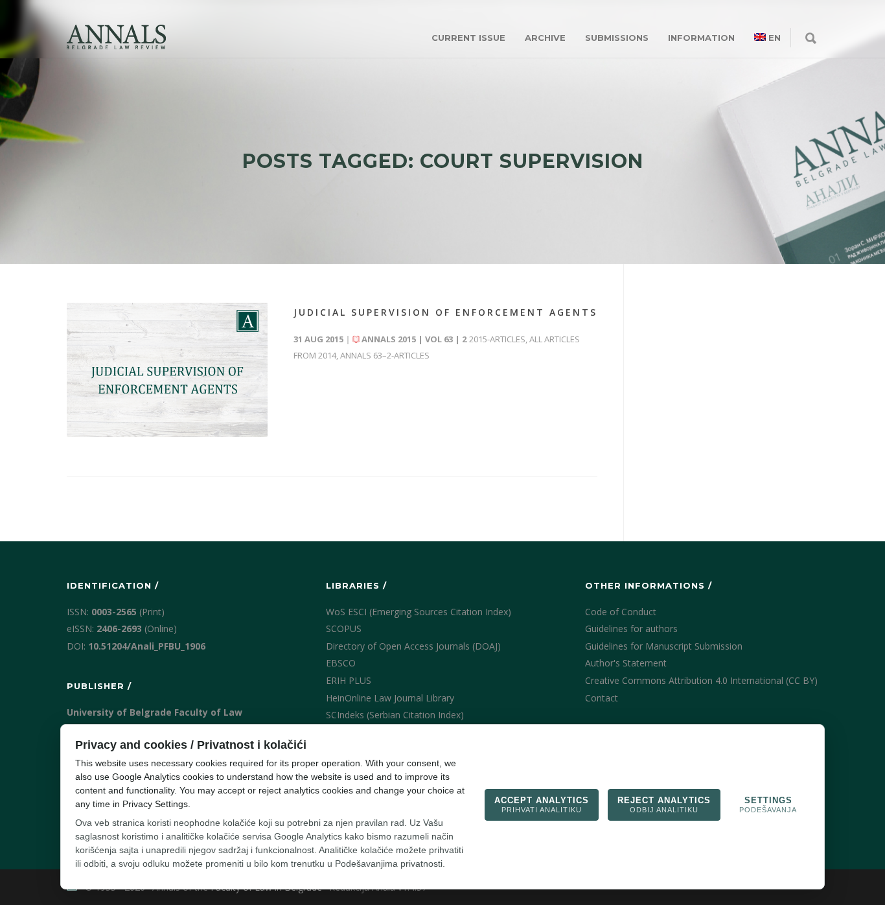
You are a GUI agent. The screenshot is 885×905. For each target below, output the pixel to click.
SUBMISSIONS (617, 37)
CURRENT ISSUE (468, 37)
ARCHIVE (545, 37)
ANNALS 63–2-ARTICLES (385, 355)
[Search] (810, 39)
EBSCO (341, 663)
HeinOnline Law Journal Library (390, 698)
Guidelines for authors (631, 628)
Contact (601, 698)
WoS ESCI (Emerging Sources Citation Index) (418, 611)
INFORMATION (701, 37)
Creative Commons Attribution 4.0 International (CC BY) (701, 680)
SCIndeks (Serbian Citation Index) (395, 715)
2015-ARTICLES (497, 339)
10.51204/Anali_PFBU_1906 (146, 646)
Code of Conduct (620, 611)
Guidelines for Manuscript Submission (663, 646)
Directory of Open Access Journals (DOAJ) (413, 646)
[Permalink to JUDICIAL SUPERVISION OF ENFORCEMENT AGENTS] (167, 370)
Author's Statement (626, 663)
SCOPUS (344, 628)
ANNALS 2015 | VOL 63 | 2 (414, 339)
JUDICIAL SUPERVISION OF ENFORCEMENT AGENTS (445, 312)
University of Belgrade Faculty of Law (154, 712)
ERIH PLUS (348, 680)
